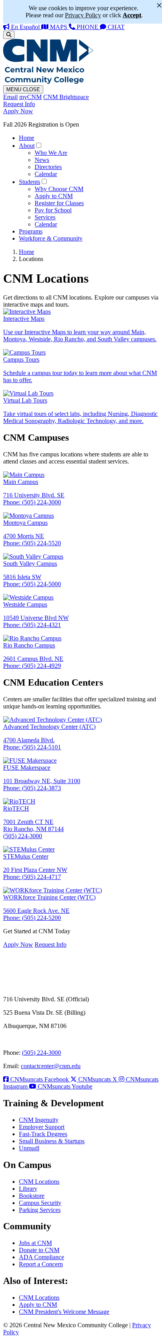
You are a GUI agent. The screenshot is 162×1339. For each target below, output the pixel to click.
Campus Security (40, 1202)
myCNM (30, 97)
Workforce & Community (51, 238)
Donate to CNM (39, 1250)
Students (29, 181)
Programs (30, 231)
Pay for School (53, 210)
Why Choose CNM (59, 189)
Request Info (19, 104)
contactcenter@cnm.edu (51, 1066)
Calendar (46, 174)
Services (45, 217)
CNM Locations (39, 1181)
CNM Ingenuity (39, 1119)
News (42, 159)
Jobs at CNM (35, 1243)
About (27, 145)
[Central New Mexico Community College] (48, 81)
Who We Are (51, 152)
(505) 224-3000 (41, 1052)
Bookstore (31, 1195)
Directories (48, 167)
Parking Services (40, 1210)
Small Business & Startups (52, 1141)
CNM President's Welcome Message (64, 1311)
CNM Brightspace (66, 97)
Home (26, 137)
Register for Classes (59, 203)
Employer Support (41, 1127)
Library (28, 1188)
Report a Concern (41, 1264)
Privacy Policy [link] (83, 15)
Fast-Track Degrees (43, 1134)
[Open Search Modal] (9, 35)
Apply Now (18, 111)
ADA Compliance (41, 1257)
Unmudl (29, 1148)
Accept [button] (132, 15)
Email (10, 97)
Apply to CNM (54, 196)
